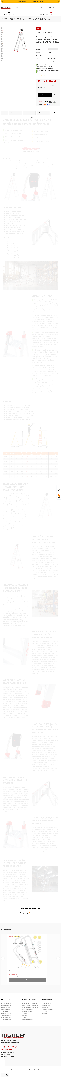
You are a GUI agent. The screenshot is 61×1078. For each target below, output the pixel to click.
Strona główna (4, 18)
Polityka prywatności (27, 1009)
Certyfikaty (44, 1011)
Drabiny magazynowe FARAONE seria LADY (11, 20)
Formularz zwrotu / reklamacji (29, 1005)
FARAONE (50, 61)
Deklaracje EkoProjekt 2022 (49, 1009)
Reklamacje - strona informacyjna (30, 1003)
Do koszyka (45, 95)
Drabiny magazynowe (27, 18)
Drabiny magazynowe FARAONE (39, 18)
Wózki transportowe (6, 1017)
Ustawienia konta (46, 1005)
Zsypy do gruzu (5, 1011)
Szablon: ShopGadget (6, 1071)
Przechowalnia (45, 1007)
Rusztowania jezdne (6, 1005)
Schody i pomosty (5, 1009)
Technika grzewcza (6, 1019)
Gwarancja (24, 1013)
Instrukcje (44, 1013)
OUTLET (12, 14)
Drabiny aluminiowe (17, 18)
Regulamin (24, 1015)
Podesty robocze (5, 1007)
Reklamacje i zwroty (27, 1011)
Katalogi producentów (27, 1019)
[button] (58, 1)
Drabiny (10, 18)
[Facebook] (3, 1075)
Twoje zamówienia (46, 1003)
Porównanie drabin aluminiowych (30, 1007)
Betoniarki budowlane (6, 1013)
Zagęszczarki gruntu (6, 1015)
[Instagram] (7, 1075)
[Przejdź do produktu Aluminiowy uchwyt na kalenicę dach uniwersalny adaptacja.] (27, 949)
